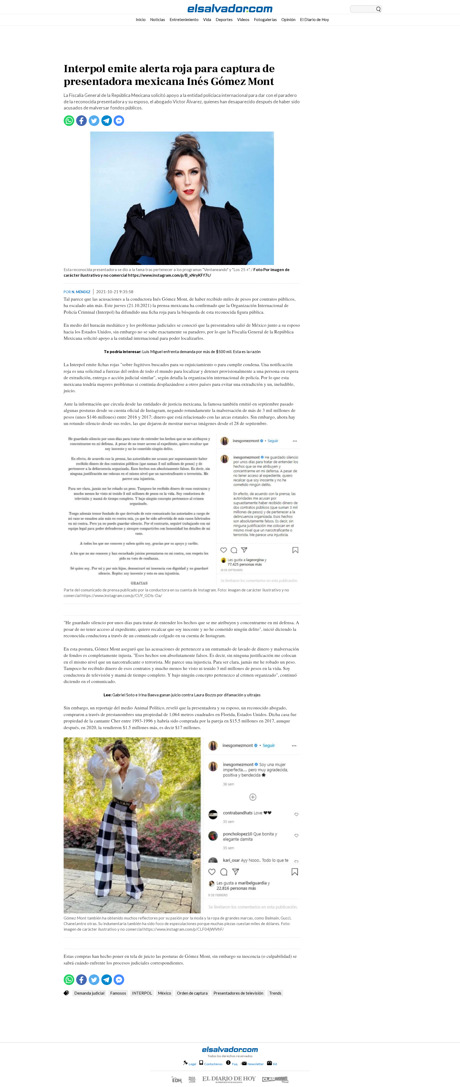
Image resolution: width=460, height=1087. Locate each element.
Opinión (288, 19)
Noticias (157, 19)
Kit (275, 1064)
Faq (234, 1064)
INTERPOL (142, 993)
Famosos (118, 993)
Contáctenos (213, 1064)
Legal (192, 1064)
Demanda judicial (89, 993)
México (164, 993)
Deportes (224, 19)
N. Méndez (81, 292)
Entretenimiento (184, 19)
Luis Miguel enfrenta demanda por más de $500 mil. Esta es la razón (201, 351)
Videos (243, 19)
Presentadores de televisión (238, 993)
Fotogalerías (265, 19)
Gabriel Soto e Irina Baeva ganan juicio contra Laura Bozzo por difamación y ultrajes (186, 694)
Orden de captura (192, 993)
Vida (207, 19)
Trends (275, 993)
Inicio (141, 19)
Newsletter (256, 1064)
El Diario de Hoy (314, 19)
